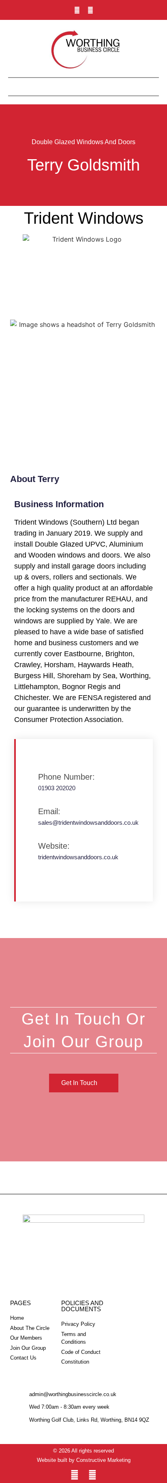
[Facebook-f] (90, 10)
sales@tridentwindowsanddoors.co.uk (88, 822)
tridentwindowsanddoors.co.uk (78, 857)
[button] (83, 84)
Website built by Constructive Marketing (84, 1460)
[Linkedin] (77, 10)
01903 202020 (56, 788)
